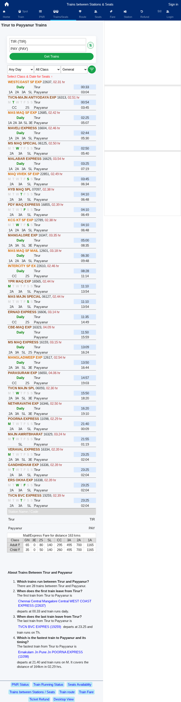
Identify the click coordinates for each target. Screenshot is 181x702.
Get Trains (51, 56)
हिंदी (160, 11)
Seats (98, 17)
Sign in (173, 4)
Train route (67, 692)
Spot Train (23, 14)
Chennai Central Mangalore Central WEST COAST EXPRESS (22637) (54, 603)
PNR (41, 17)
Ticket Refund (39, 699)
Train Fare (86, 692)
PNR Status (20, 684)
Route (82, 17)
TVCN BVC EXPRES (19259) (39, 627)
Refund (144, 17)
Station (127, 17)
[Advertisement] (143, 53)
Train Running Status (48, 684)
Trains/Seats (60, 17)
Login (169, 17)
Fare (112, 17)
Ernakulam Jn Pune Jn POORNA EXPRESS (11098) (50, 654)
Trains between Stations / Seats (32, 692)
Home (6, 17)
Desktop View (64, 699)
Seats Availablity (79, 684)
